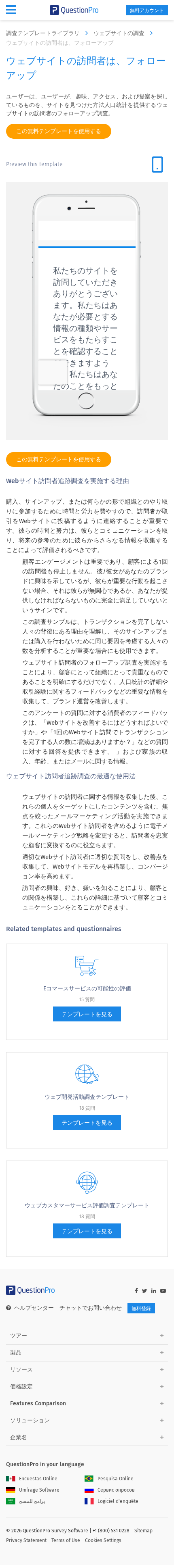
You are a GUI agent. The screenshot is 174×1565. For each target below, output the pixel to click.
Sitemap (143, 1531)
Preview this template (34, 164)
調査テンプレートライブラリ (43, 33)
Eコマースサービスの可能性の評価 (87, 988)
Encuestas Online (38, 1479)
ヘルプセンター (34, 1308)
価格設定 (21, 1386)
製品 (15, 1352)
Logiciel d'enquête (118, 1501)
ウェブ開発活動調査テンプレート (87, 1097)
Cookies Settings (103, 1540)
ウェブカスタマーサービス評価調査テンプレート (87, 1205)
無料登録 (141, 1308)
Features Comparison (38, 1403)
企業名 (18, 1437)
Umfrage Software (39, 1490)
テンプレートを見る (87, 1014)
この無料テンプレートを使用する (58, 131)
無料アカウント (147, 10)
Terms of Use (65, 1540)
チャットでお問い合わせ (90, 1308)
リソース (21, 1369)
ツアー (18, 1335)
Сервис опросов (116, 1490)
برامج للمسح (32, 1501)
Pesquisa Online (116, 1479)
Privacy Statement (26, 1540)
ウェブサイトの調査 (119, 33)
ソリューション (30, 1420)
